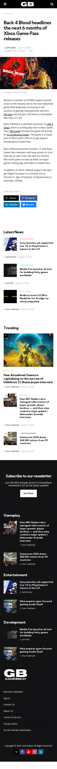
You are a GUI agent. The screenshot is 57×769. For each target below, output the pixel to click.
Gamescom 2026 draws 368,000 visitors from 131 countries (34, 440)
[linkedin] (40, 751)
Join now (8, 114)
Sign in (7, 698)
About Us (8, 710)
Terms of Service (12, 717)
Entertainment (28, 239)
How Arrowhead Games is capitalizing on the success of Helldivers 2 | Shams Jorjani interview (28, 378)
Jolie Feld (9, 283)
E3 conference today (18, 134)
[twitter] (16, 751)
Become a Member (13, 691)
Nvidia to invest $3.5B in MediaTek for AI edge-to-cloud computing (34, 298)
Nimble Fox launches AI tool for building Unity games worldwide (35, 272)
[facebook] (22, 751)
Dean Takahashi (12, 309)
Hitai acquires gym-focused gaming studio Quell (36, 603)
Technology (26, 291)
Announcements (29, 433)
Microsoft (15, 131)
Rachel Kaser (11, 257)
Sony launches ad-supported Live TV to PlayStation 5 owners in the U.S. (36, 245)
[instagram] (34, 751)
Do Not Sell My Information (17, 730)
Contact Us (9, 704)
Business (10, 13)
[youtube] (28, 751)
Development (27, 265)
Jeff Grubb (11, 47)
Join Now (28, 493)
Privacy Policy (10, 723)
